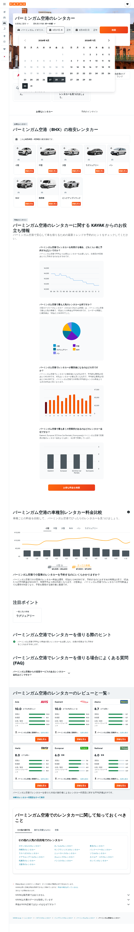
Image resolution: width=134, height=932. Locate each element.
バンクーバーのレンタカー (101, 849)
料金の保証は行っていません (68, 887)
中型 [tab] (55, 528)
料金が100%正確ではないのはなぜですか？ (36, 904)
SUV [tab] (71, 528)
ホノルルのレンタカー (63, 846)
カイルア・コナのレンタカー (102, 857)
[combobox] (22, 23)
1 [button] (62, 54)
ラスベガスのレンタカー (29, 853)
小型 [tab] (47, 528)
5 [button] (43, 60)
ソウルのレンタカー (98, 853)
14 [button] (56, 67)
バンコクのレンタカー (63, 860)
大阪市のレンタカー (27, 864)
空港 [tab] (56, 830)
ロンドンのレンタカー (99, 860)
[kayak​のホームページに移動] (17, 4)
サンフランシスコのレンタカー (67, 849)
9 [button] (25, 67)
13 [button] (50, 67)
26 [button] (44, 79)
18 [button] (38, 73)
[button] (4, 4)
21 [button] (56, 73)
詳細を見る (29, 171)
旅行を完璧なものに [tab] (42, 830)
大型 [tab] (63, 528)
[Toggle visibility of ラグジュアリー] (60, 349)
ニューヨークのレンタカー (65, 853)
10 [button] (31, 67)
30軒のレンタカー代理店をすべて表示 (28, 797)
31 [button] (31, 86)
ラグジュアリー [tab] (91, 528)
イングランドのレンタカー (63, 918)
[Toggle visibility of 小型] (56, 345)
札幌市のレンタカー (27, 860)
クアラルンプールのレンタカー (31, 857)
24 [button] (31, 79)
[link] (71, 487)
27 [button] (50, 79)
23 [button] (25, 79)
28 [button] (56, 79)
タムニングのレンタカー (64, 857)
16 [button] (25, 73)
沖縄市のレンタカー (27, 849)
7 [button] (56, 60)
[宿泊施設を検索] (4, 17)
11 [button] (37, 67)
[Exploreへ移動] (4, 36)
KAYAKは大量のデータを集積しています (34, 899)
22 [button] (63, 73)
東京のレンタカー (97, 846)
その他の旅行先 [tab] (23, 830)
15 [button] (63, 67)
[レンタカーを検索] (4, 23)
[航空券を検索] (4, 12)
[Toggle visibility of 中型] (76, 345)
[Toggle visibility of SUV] (76, 349)
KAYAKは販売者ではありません (30, 895)
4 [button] (37, 60)
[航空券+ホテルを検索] (4, 28)
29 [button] (63, 79)
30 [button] (25, 86)
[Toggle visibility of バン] (56, 353)
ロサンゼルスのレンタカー (30, 846)
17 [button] (31, 73)
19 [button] (44, 73)
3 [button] (31, 60)
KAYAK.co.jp (17, 918)
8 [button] (62, 60)
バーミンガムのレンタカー (85, 918)
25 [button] (37, 79)
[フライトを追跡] (4, 41)
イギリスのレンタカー (43, 918)
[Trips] (4, 49)
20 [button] (50, 73)
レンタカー (28, 918)
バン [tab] (79, 528)
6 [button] (50, 60)
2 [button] (25, 60)
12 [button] (44, 67)
